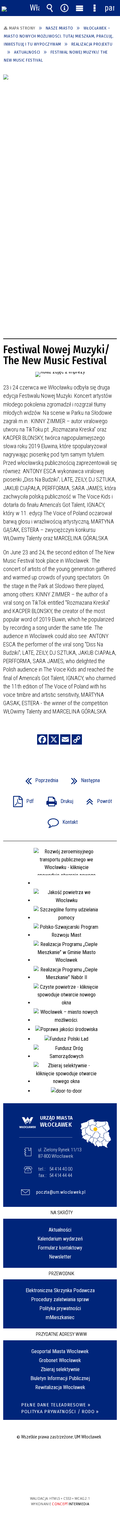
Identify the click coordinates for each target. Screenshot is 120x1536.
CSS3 (59, 1480)
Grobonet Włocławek (60, 1360)
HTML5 (49, 1480)
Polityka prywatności (60, 1308)
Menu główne (79, 8)
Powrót (96, 799)
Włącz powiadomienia (34, 8)
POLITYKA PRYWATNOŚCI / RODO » (60, 1411)
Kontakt (60, 820)
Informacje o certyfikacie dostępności (60, 1457)
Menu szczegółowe (94, 8)
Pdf (21, 799)
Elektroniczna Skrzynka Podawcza (60, 1290)
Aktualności (60, 1230)
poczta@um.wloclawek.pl (61, 1192)
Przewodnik (61, 1273)
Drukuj (57, 799)
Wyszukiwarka (49, 8)
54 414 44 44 (60, 1175)
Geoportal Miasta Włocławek (60, 1351)
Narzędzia (64, 8)
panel (109, 8)
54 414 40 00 (60, 1169)
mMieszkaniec (60, 1317)
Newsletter (60, 1257)
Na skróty (62, 1213)
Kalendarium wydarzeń (60, 1239)
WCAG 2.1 (80, 1480)
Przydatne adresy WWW (61, 1334)
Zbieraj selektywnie (60, 1369)
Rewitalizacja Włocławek (60, 1387)
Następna (83, 778)
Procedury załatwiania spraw (60, 1299)
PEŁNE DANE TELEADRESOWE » (56, 1405)
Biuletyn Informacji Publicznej (60, 1378)
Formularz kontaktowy (60, 1248)
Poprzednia (39, 778)
